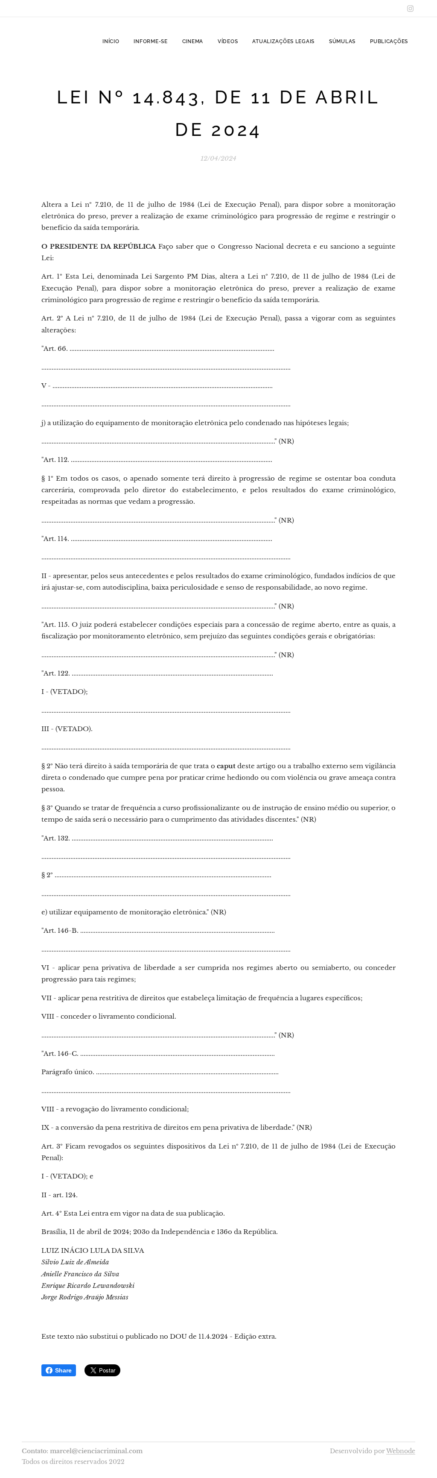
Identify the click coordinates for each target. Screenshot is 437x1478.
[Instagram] (410, 8)
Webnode (400, 1451)
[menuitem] (110, 41)
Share (63, 1370)
